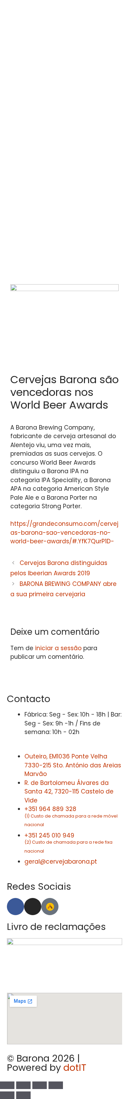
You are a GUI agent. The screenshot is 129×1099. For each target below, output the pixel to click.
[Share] (23, 1085)
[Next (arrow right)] (23, 1095)
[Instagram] (32, 906)
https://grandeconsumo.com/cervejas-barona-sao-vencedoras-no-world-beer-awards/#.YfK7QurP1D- (64, 532)
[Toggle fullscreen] (39, 1085)
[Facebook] (15, 906)
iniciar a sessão (58, 648)
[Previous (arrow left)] (7, 1095)
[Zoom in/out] (56, 1085)
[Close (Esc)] (7, 1085)
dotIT (74, 1067)
